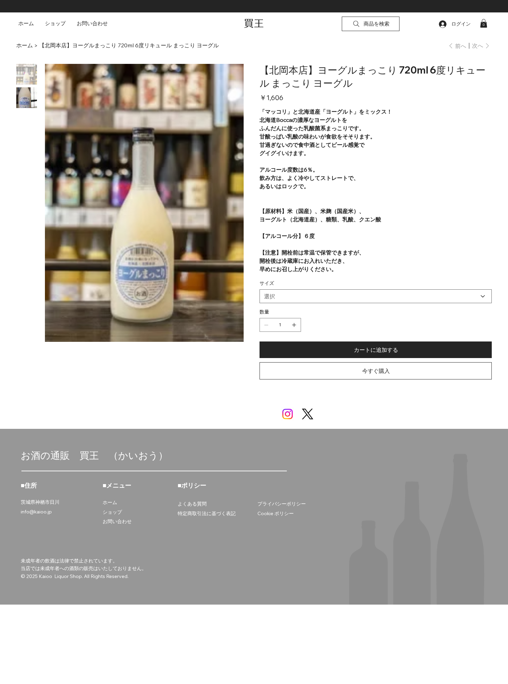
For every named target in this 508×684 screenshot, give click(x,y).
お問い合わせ (117, 521)
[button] (483, 23)
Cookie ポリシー (275, 513)
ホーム (110, 502)
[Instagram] (287, 414)
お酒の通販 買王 (65, 455)
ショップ (112, 512)
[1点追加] (294, 325)
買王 (254, 23)
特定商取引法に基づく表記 (207, 513)
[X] (307, 414)
